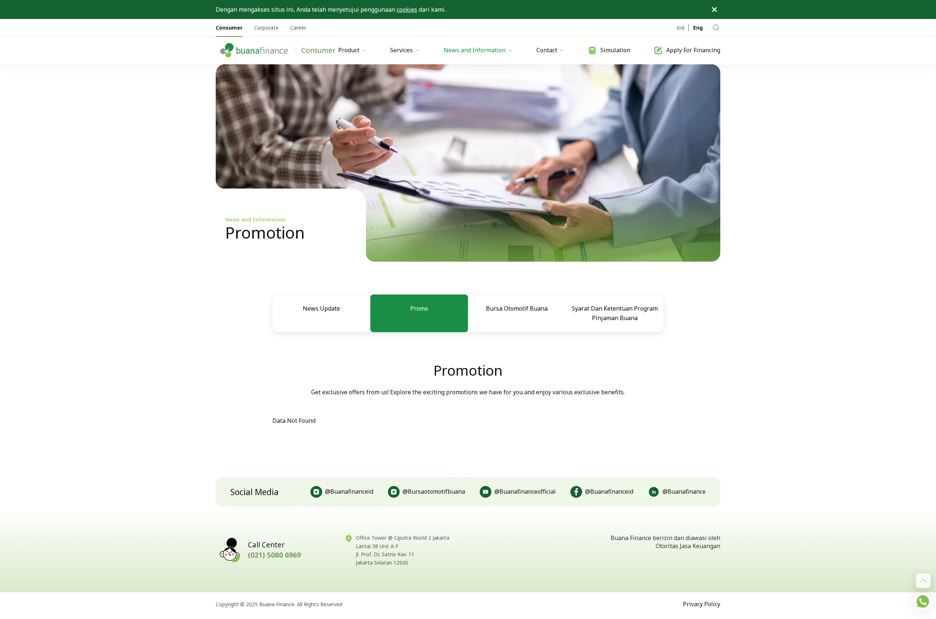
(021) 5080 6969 (274, 555)
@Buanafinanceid (349, 491)
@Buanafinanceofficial (525, 491)
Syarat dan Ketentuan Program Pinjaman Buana (615, 313)
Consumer (229, 27)
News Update (321, 308)
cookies (407, 9)
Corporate (266, 27)
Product (348, 50)
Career (298, 27)
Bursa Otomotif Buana (517, 308)
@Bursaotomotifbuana (434, 491)
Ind (680, 27)
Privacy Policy (701, 604)
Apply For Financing (693, 50)
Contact (546, 50)
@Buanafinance (684, 491)
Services (401, 50)
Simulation (615, 50)
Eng (698, 27)
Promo (419, 308)
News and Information (475, 50)
